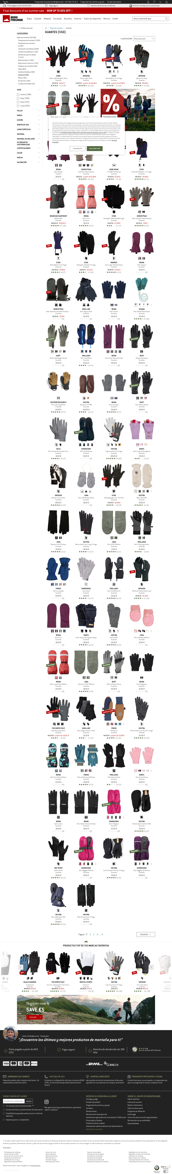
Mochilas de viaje (51, 1156)
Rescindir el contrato (94, 1129)
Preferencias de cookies (95, 1123)
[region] (87, 136)
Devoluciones (91, 1111)
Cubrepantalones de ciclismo (139, 1160)
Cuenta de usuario (135, 1102)
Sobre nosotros (133, 1099)
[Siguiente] (96, 211)
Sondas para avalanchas (95, 1160)
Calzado (37, 18)
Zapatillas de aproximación (13, 1162)
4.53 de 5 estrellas (146, 6)
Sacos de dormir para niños (13, 1156)
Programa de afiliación (136, 1111)
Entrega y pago (92, 1099)
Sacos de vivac (51, 1152)
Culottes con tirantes (136, 1156)
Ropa (29, 18)
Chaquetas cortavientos (12, 1158)
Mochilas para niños (52, 1162)
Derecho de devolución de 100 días (103, 6)
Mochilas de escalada (94, 1158)
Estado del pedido (93, 1102)
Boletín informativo (135, 1105)
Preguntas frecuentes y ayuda (98, 1105)
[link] (28, 28)
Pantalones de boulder (95, 1156)
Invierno (78, 18)
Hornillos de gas (51, 1160)
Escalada (57, 18)
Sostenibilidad (133, 1123)
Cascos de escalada (94, 1152)
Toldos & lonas (50, 1158)
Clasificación (126, 39)
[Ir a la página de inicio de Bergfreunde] (13, 18)
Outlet (115, 18)
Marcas (106, 18)
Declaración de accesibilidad (139, 1120)
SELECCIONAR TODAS (94, 148)
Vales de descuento (135, 1108)
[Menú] (170, 1166)
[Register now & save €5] (86, 1009)
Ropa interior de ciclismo (137, 1158)
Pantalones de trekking (12, 1152)
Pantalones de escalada (95, 1154)
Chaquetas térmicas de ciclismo (140, 1162)
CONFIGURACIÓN (77, 148)
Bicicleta (68, 18)
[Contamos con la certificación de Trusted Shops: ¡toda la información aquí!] (135, 1050)
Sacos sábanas (51, 1154)
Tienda (5, 2)
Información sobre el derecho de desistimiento (104, 1126)
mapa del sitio (35, 1165)
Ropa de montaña (56, 28)
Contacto (89, 1108)
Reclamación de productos (96, 1114)
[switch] (165, 1171)
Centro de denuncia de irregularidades (142, 1117)
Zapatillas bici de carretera (138, 1152)
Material (47, 18)
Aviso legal (132, 1114)
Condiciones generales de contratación (101, 1117)
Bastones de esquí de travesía (97, 1162)
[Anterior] (76, 211)
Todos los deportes (92, 18)
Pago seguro (53, 6)
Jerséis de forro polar (11, 1154)
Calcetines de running (11, 1160)
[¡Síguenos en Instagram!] (48, 1102)
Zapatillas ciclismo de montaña (139, 1154)
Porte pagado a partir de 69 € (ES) (19, 6)
